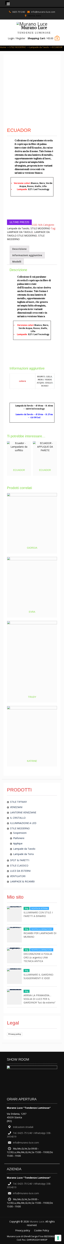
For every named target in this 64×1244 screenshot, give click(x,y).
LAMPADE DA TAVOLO (20, 232)
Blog (26, 908)
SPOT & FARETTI (19, 860)
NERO (41, 379)
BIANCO (41, 376)
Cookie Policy (41, 1230)
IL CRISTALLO (18, 817)
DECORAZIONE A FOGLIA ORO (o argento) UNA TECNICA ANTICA (38, 957)
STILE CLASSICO (19, 865)
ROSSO (44, 385)
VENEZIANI (16, 807)
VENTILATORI (17, 876)
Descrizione (19, 249)
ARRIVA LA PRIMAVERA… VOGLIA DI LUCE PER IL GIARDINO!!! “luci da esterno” (39, 999)
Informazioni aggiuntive (27, 255)
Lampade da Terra (23, 854)
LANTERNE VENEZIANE (23, 812)
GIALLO (49, 382)
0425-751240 (18, 11)
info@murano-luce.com (43, 11)
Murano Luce (34, 27)
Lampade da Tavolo (39, 47)
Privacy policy (14, 1034)
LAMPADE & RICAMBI (22, 881)
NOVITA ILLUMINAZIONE (41, 929)
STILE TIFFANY (18, 801)
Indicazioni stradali (23, 1127)
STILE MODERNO (17, 47)
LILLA (49, 376)
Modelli (16, 261)
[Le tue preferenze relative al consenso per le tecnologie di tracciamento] (58, 1238)
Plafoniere (18, 838)
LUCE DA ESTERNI (20, 870)
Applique (18, 843)
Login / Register (16, 38)
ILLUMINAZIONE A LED (23, 823)
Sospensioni (19, 832)
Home (3, 47)
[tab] (19, 249)
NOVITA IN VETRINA (39, 908)
